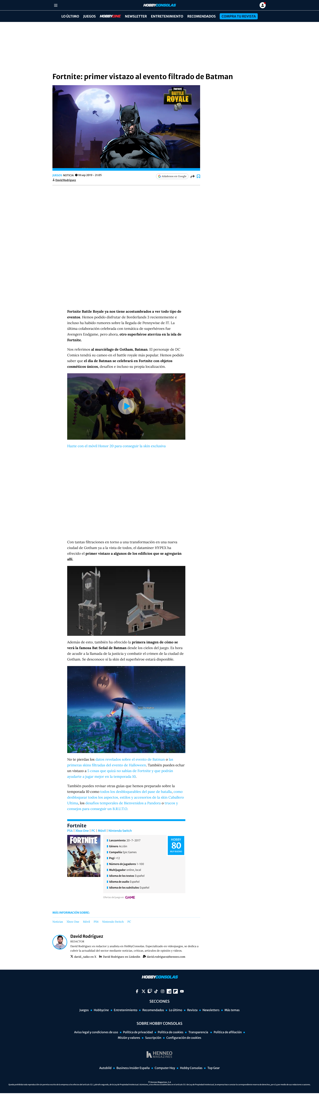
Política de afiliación (228, 1032)
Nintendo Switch (120, 831)
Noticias (57, 922)
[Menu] (56, 5)
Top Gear (213, 1068)
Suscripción (153, 1038)
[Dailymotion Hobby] (169, 991)
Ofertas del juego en (113, 897)
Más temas (232, 1010)
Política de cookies (170, 1032)
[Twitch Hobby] (150, 991)
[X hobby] (143, 991)
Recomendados (201, 16)
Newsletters (211, 1010)
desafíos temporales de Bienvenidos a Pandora (123, 803)
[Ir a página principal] (159, 5)
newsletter (136, 16)
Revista (192, 1010)
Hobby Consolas (191, 1068)
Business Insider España (133, 1068)
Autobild (105, 1068)
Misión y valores (129, 1038)
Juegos (89, 16)
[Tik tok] (156, 991)
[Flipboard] (175, 991)
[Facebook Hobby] (137, 991)
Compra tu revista (239, 16)
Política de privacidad (138, 1032)
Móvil (102, 831)
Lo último (70, 16)
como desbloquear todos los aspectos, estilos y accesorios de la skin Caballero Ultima (125, 797)
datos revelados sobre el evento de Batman (130, 759)
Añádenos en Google (174, 176)
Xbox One (82, 831)
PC (93, 831)
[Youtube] (182, 991)
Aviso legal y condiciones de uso (96, 1032)
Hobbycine (108, 16)
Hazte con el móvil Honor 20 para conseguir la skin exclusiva (116, 446)
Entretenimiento (167, 16)
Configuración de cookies (183, 1038)
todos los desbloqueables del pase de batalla (136, 792)
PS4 (70, 831)
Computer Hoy (165, 1068)
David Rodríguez (65, 180)
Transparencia (198, 1032)
